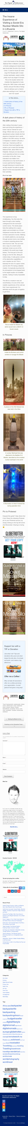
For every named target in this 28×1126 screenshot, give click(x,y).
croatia (4, 1022)
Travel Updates (6, 992)
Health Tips (5, 986)
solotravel (15, 1039)
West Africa (22, 1051)
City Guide (5, 978)
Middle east (20, 1034)
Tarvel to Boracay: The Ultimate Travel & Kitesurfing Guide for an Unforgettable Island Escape (13, 935)
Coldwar (22, 704)
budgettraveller (17, 704)
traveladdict (8, 710)
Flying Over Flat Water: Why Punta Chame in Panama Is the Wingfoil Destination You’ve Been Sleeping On (14, 915)
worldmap (17, 1054)
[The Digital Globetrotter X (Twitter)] (23, 887)
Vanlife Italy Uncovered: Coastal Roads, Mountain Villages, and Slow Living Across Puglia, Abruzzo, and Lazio (14, 910)
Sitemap (5, 1117)
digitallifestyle (13, 1021)
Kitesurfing (15, 1034)
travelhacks (14, 1046)
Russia (17, 708)
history (4, 707)
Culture (4, 705)
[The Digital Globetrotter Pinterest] (18, 891)
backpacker (16, 1005)
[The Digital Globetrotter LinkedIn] (12, 891)
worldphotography (11, 1058)
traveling (20, 1046)
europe (14, 705)
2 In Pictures (7, 106)
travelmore (16, 1048)
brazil (21, 1015)
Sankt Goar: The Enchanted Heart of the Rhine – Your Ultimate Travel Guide (14, 923)
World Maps (5, 996)
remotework (12, 708)
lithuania (8, 707)
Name (4, 757)
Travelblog (14, 710)
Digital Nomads (19, 1028)
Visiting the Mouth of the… (14, 719)
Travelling (7, 1048)
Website (4, 769)
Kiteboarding (5, 1034)
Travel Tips (5, 990)
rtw (21, 1036)
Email (4, 763)
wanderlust (15, 1051)
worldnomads (20, 710)
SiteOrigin (23, 1123)
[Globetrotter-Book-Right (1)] (14, 561)
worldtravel (5, 711)
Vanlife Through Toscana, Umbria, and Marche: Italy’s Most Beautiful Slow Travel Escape (13, 906)
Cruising (4, 980)
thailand (4, 1043)
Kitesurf (10, 1034)
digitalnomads (10, 705)
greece (23, 1032)
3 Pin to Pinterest (9, 108)
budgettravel (5, 1019)
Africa (5, 1005)
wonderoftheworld (8, 1054)
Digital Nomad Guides (8, 982)
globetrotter (19, 705)
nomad (5, 1036)
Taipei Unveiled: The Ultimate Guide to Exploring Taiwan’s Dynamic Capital (11, 927)
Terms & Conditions (20, 1116)
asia (9, 1005)
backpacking (9, 1012)
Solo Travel (22, 1040)
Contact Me (5, 1116)
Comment (5, 740)
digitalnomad (9, 1025)
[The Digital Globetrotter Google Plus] (9, 891)
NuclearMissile (6, 708)
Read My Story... (14, 826)
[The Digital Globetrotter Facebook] (20, 887)
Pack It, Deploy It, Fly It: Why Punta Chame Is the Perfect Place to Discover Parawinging (13, 919)
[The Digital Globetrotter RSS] (3, 1107)
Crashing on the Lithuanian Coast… (14, 725)
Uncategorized (6, 994)
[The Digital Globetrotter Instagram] (15, 891)
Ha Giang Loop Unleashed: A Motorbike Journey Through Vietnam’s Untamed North (13, 930)
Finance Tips (6, 984)
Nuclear (17, 707)
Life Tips (5, 988)
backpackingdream (11, 1015)
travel (8, 1043)
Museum (13, 707)
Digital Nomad (18, 1025)
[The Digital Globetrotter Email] (3, 1110)
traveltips (6, 1051)
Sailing (9, 1040)
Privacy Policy (12, 1116)
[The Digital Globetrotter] (14, 2)
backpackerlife (10, 704)
